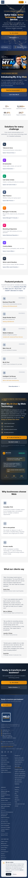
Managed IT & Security (6, 766)
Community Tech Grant (20, 803)
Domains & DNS (4, 800)
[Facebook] (8, 752)
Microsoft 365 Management (7, 812)
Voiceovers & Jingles (5, 827)
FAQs (16, 801)
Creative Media (4, 770)
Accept (8, 874)
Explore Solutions (13, 687)
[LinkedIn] (2, 752)
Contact (16, 806)
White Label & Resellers (6, 772)
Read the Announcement (13, 90)
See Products (13, 37)
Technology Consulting (6, 804)
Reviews (16, 797)
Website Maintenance (5, 798)
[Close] (25, 862)
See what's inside (13, 442)
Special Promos (4, 835)
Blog (16, 793)
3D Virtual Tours (4, 821)
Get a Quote (15, 33)
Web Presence (4, 764)
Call (22, 2)
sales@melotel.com (7, 733)
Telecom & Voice (4, 757)
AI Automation (4, 760)
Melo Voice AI (9, 288)
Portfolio (16, 795)
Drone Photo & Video (5, 823)
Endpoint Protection (5, 817)
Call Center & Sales (5, 762)
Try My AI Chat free (14, 437)
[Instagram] (11, 752)
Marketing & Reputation (6, 768)
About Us (17, 789)
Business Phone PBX (20, 286)
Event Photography (5, 825)
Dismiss (15, 874)
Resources (17, 799)
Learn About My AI (14, 94)
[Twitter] (5, 752)
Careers (16, 791)
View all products (13, 386)
